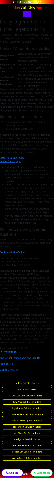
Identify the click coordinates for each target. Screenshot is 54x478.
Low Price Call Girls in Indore (27, 402)
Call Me (13, 473)
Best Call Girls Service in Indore (27, 395)
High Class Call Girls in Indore (27, 433)
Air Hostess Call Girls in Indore (27, 458)
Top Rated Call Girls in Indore (27, 426)
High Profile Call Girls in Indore (27, 408)
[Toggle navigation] (27, 14)
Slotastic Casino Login (12, 157)
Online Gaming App (10, 161)
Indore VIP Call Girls (27, 389)
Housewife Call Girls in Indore (27, 445)
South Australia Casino (12, 252)
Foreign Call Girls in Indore (27, 439)
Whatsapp (43, 473)
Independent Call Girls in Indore (27, 414)
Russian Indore (27, 7)
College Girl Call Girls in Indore (27, 451)
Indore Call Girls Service (27, 383)
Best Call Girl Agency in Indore (27, 420)
